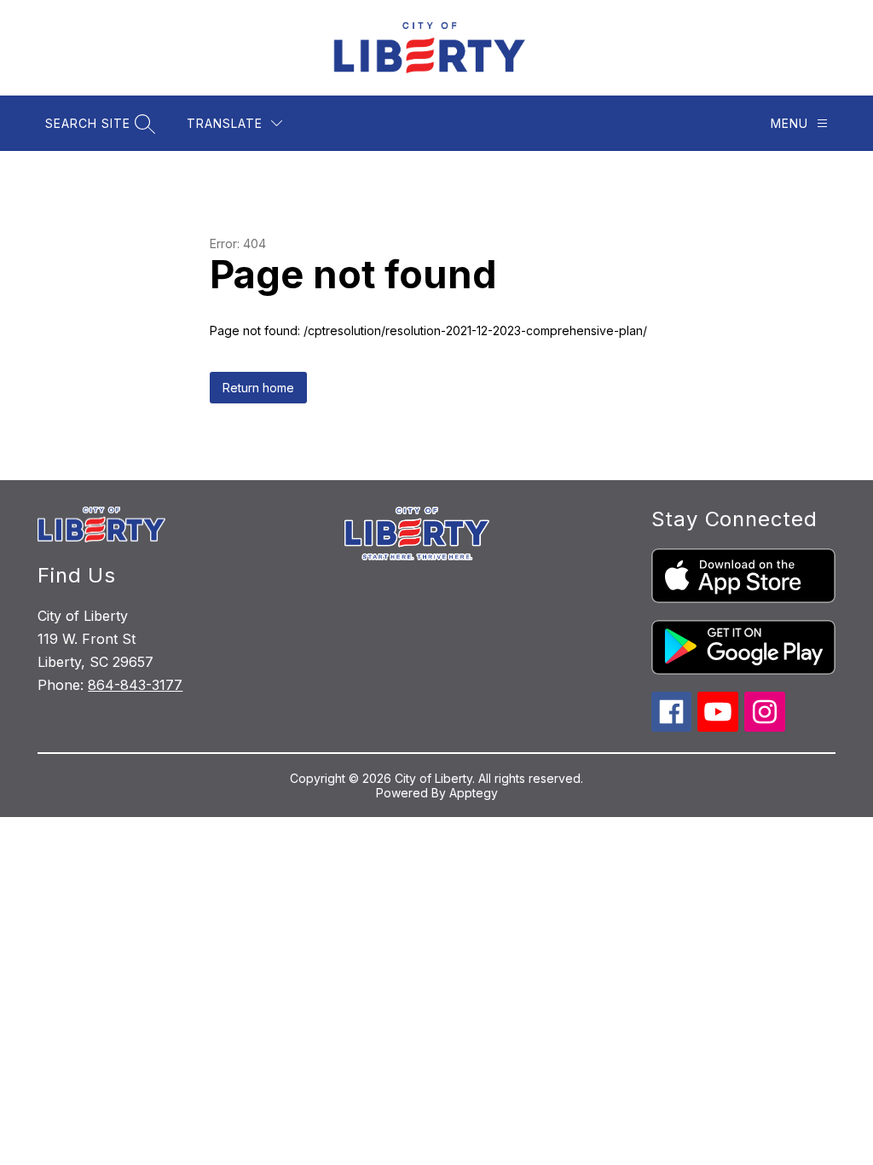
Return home (258, 387)
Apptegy (473, 792)
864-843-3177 (135, 684)
